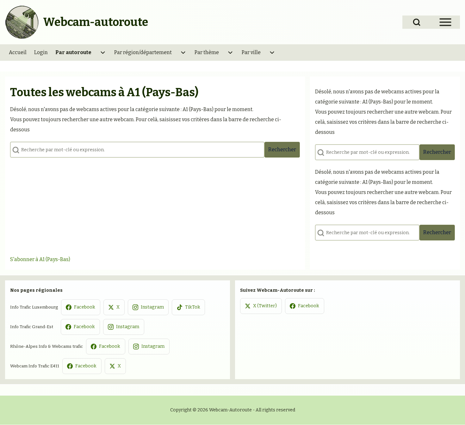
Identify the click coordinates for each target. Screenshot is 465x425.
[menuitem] (17, 52)
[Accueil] (22, 22)
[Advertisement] (155, 207)
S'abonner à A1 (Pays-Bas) (40, 259)
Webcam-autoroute (95, 22)
